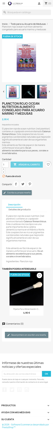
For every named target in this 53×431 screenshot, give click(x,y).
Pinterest (29, 184)
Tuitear (23, 184)
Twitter (12, 389)
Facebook (4, 389)
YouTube (19, 389)
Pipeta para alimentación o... (26, 309)
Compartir (16, 184)
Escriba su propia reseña (18, 192)
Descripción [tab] (14, 204)
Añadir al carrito (26, 164)
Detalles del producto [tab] (20, 209)
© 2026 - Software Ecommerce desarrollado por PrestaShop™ (25, 426)
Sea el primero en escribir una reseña (28, 335)
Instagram (27, 389)
